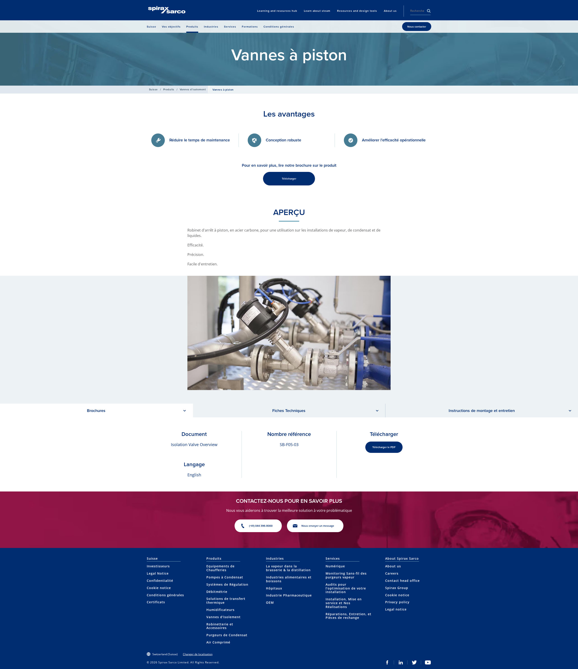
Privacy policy (397, 602)
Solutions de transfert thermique (225, 600)
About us (393, 566)
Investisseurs (158, 566)
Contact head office (402, 580)
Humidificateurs (220, 610)
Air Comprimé (218, 642)
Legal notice (396, 609)
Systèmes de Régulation (227, 584)
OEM (270, 602)
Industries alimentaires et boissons (289, 579)
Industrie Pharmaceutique (289, 595)
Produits (168, 89)
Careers (392, 573)
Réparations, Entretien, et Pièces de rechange (348, 616)
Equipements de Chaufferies (220, 568)
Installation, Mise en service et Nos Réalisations (344, 603)
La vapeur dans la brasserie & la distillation (288, 568)
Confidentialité (160, 580)
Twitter (414, 662)
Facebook (387, 662)
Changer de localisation (197, 654)
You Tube (427, 662)
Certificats (156, 602)
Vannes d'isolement (193, 89)
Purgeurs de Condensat (226, 635)
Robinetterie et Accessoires (219, 626)
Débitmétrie (216, 591)
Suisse (153, 89)
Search (429, 11)
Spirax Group (396, 588)
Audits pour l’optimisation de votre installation (346, 588)
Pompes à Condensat (224, 577)
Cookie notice (159, 588)
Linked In (400, 662)
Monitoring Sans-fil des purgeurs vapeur (346, 575)
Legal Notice (158, 573)
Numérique (335, 566)
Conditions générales (165, 595)
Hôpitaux (274, 588)
